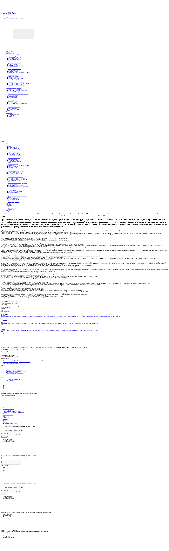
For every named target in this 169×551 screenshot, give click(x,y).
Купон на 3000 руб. (5, 16)
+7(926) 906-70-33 (21, 18)
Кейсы (7, 52)
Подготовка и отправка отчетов (10, 413)
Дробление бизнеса (12, 101)
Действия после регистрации (15, 63)
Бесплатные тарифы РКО (14, 107)
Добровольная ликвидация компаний (14, 370)
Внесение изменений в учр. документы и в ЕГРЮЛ (17, 72)
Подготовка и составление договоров (14, 373)
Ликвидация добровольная (12, 64)
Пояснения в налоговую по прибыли (16, 82)
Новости (8, 110)
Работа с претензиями (13, 95)
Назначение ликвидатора (14, 65)
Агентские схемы (12, 102)
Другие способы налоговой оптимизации (17, 103)
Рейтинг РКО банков (13, 105)
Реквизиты (8, 381)
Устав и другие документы (14, 61)
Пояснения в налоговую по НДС (15, 80)
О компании (6, 417)
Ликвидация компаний (8, 14)
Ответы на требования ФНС (12, 79)
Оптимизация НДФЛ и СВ (14, 100)
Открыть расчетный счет (11, 104)
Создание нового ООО (13, 54)
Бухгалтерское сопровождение (10, 13)
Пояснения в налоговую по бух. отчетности (18, 86)
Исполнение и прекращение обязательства (18, 94)
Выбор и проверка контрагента (15, 89)
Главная (5, 407)
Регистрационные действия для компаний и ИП (14, 412)
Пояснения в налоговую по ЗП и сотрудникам (18, 83)
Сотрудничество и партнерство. (13, 379)
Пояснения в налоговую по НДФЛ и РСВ (17, 85)
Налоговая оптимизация (11, 96)
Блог (7, 374)
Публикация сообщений (13, 66)
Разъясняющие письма (13, 114)
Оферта (7, 382)
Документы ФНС (12, 115)
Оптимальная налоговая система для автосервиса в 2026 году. (15, 323)
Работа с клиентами (12, 91)
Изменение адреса (12, 75)
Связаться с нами (4, 465)
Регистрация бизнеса (8, 12)
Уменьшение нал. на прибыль (15, 98)
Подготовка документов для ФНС (16, 78)
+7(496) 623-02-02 (5, 18)
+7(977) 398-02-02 (13, 18)
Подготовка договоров (8, 415)
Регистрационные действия (12, 372)
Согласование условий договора (15, 92)
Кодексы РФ (11, 116)
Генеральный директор (13, 60)
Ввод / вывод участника (13, 76)
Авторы (7, 119)
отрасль (5, 320)
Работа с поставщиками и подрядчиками (17, 90)
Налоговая (8, 111)
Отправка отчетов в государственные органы (16, 371)
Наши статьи (9, 51)
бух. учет (5, 326)
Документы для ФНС (13, 67)
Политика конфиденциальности (8, 395)
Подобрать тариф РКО (13, 109)
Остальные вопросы (13, 71)
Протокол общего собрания (14, 59)
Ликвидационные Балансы (14, 69)
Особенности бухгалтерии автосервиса (9, 330)
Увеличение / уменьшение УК (15, 77)
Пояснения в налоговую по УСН (15, 84)
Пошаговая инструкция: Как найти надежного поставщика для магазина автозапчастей (20, 316)
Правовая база (9, 113)
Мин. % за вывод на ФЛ (13, 108)
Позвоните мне (4, 436)
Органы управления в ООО (14, 57)
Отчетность (8, 117)
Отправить (3, 493)
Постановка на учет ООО (14, 56)
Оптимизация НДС (12, 97)
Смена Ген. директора (13, 73)
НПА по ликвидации (13, 70)
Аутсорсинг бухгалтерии (8, 409)
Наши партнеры (9, 380)
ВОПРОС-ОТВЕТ (5, 311)
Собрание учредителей (13, 58)
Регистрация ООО (10, 53)
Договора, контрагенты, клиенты (13, 88)
